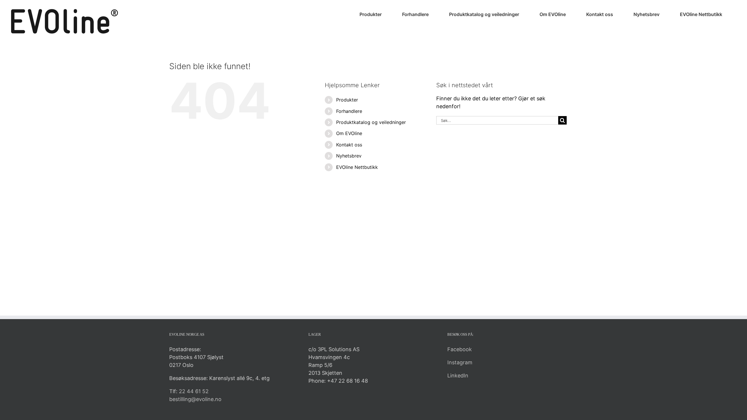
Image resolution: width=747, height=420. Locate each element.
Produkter (347, 100)
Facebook (459, 349)
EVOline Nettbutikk (357, 167)
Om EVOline (349, 133)
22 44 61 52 (194, 391)
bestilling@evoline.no (195, 399)
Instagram (459, 362)
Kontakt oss (349, 145)
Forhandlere (349, 111)
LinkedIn (457, 375)
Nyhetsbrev (349, 156)
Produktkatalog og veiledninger (371, 122)
